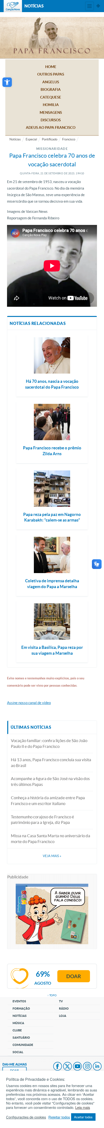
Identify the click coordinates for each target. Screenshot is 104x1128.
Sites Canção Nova (98, 6)
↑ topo (52, 995)
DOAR (14, 1070)
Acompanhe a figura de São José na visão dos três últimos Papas (50, 781)
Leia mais (82, 1107)
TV (61, 1001)
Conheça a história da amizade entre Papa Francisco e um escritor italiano (48, 800)
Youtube (77, 1066)
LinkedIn (97, 1066)
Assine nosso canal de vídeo (29, 703)
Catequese (50, 97)
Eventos (19, 1001)
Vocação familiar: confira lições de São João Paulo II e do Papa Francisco (49, 743)
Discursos (51, 120)
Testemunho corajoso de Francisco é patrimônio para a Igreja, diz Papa (42, 819)
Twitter (67, 1066)
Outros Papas (50, 74)
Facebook (57, 1066)
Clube (17, 1030)
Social (18, 1052)
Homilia (51, 105)
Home (50, 67)
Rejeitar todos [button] (59, 1117)
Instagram (87, 1066)
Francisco (68, 139)
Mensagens (51, 112)
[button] (7, 82)
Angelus (50, 82)
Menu (89, 6)
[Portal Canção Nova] (13, 6)
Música (18, 1023)
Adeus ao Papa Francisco (50, 127)
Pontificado (49, 139)
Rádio (64, 1008)
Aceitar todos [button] (83, 1117)
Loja (62, 1015)
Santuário (21, 1037)
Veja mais (52, 856)
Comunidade (23, 1044)
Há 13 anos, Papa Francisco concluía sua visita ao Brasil (51, 762)
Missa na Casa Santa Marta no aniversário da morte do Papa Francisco (50, 838)
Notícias (15, 139)
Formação (21, 1008)
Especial (31, 139)
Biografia (51, 89)
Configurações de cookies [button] (26, 1117)
